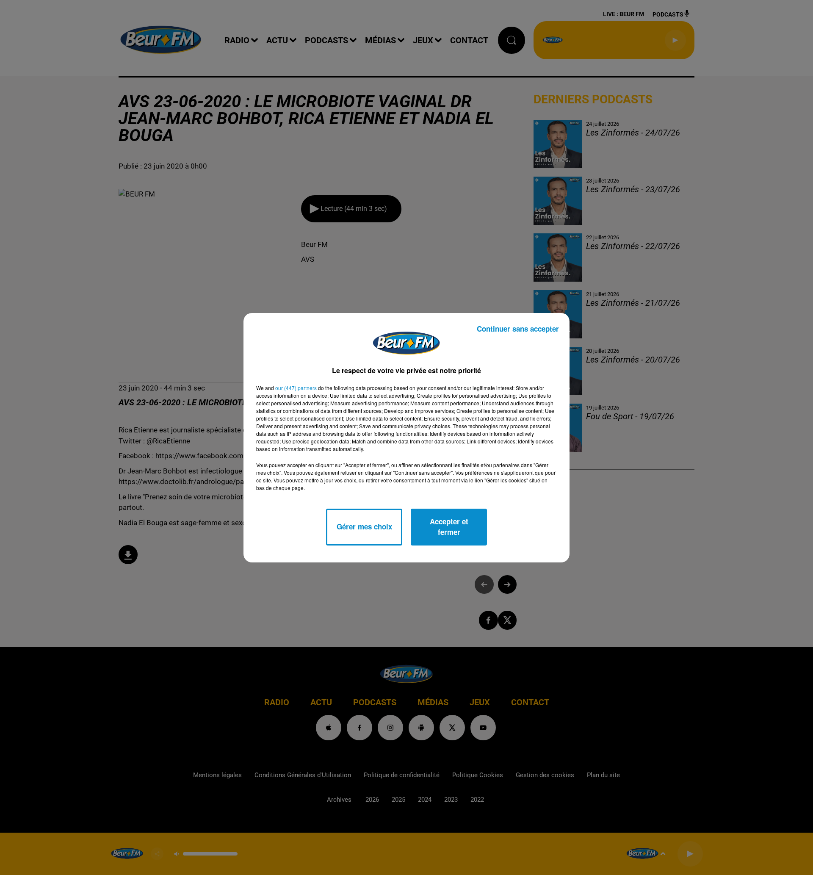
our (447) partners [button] (296, 387)
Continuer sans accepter (518, 329)
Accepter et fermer (449, 526)
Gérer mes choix (364, 526)
